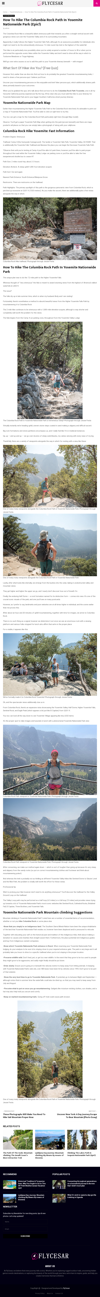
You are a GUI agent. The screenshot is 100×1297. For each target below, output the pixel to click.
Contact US (59, 1293)
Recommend (10, 1174)
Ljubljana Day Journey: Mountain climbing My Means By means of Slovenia (49, 1155)
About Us (50, 1293)
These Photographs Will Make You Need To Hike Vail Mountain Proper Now (24, 1116)
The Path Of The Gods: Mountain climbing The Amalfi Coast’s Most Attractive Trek (17, 1155)
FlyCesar (66, 1288)
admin (7, 28)
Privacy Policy (40, 1293)
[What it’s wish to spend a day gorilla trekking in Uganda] (59, 1198)
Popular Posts (61, 1174)
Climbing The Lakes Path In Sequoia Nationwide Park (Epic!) (81, 1154)
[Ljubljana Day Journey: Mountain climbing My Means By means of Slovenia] (9, 1198)
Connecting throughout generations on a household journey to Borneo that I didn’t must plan (82, 1183)
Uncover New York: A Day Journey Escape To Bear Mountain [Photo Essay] (77, 1116)
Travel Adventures (9, 15)
